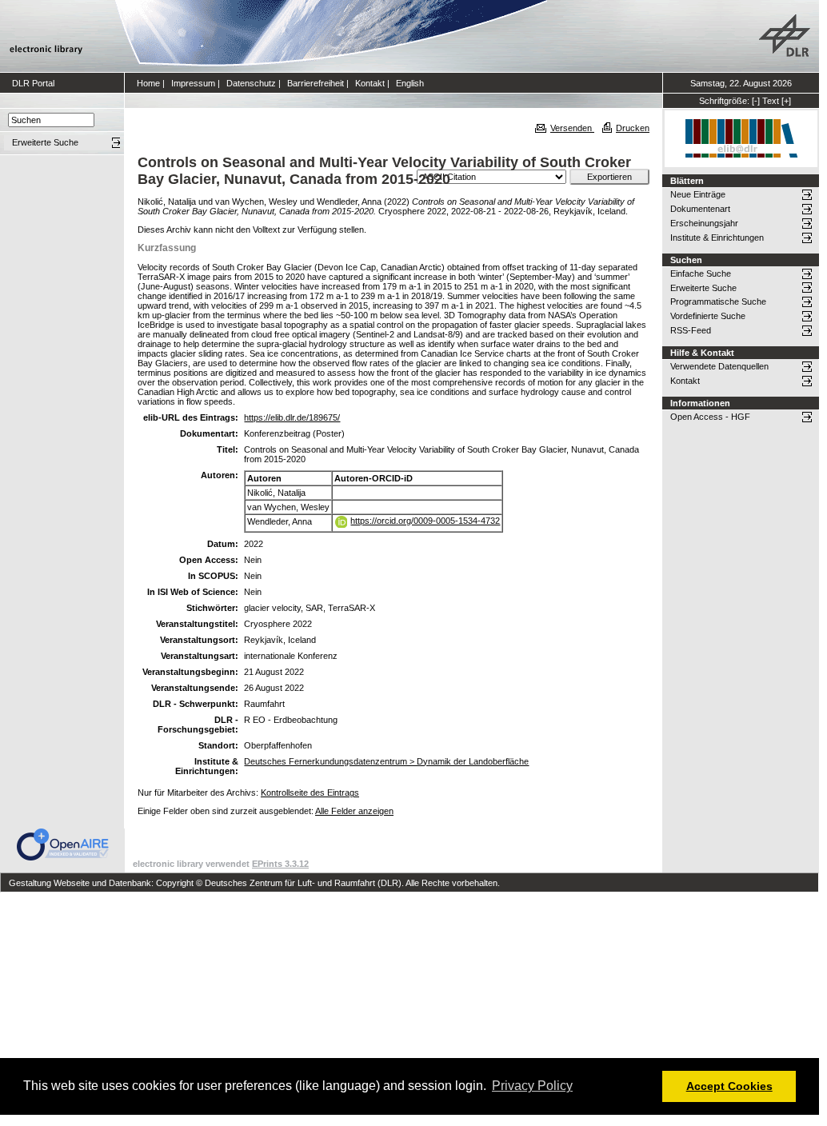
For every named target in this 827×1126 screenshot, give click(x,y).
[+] (786, 101)
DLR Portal (33, 83)
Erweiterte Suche (703, 288)
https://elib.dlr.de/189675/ (292, 417)
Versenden (572, 128)
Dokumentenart (700, 209)
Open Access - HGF (710, 416)
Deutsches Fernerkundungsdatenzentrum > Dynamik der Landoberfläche (386, 761)
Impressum (193, 83)
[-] (756, 101)
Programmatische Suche (718, 301)
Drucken (632, 128)
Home (148, 83)
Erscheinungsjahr (704, 223)
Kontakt (370, 83)
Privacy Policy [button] (532, 1085)
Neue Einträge (697, 194)
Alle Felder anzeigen (354, 811)
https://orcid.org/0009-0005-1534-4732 (425, 520)
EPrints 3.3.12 (280, 863)
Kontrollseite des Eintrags (310, 792)
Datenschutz (251, 83)
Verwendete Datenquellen (719, 366)
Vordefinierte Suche (707, 316)
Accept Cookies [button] (729, 1086)
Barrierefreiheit (315, 83)
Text (770, 101)
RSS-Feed (690, 330)
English (410, 83)
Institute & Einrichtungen (717, 237)
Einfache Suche (700, 273)
